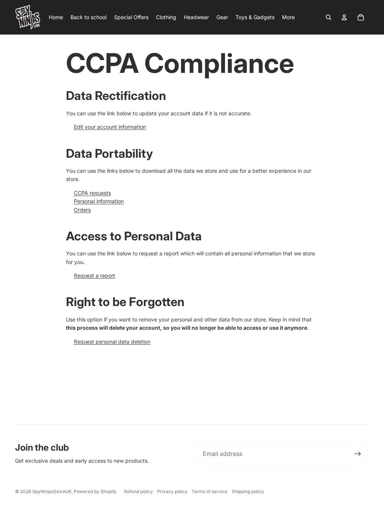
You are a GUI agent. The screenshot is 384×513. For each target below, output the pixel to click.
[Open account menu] (344, 17)
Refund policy (138, 491)
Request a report (94, 275)
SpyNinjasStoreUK (52, 491)
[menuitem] (288, 17)
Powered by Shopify (95, 491)
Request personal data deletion (112, 341)
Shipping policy (248, 491)
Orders (82, 210)
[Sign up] (358, 454)
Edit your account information (110, 127)
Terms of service (209, 491)
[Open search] (328, 17)
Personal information (99, 201)
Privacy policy (172, 491)
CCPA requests (92, 193)
